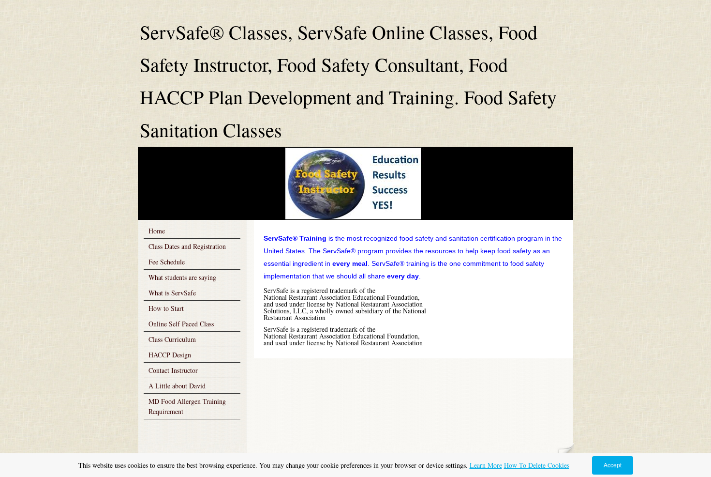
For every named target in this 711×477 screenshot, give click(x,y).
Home (156, 230)
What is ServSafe (172, 292)
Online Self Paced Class (181, 323)
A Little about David (177, 385)
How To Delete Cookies (536, 465)
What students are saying (182, 277)
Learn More (486, 465)
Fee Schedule (166, 261)
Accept (613, 465)
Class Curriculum (172, 339)
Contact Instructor (173, 370)
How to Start (166, 308)
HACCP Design (169, 354)
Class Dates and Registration (187, 246)
